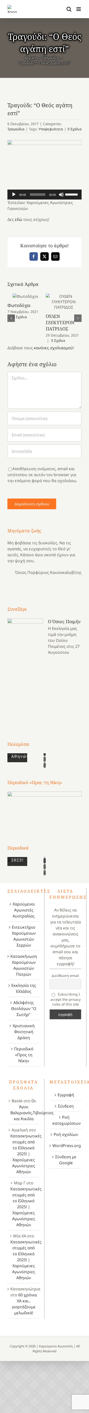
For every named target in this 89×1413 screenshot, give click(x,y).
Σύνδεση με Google (65, 1159)
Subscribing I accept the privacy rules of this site (65, 999)
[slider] (72, 194)
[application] (44, 195)
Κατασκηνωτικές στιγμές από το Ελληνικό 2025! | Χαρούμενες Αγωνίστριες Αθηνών (26, 1153)
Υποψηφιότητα (51, 129)
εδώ (18, 219)
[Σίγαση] (61, 194)
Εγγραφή (66, 1095)
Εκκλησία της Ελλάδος (23, 988)
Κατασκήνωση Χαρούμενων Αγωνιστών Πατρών (23, 965)
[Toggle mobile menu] (79, 9)
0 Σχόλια (74, 129)
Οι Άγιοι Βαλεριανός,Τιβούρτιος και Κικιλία (32, 1109)
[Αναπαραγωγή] (13, 194)
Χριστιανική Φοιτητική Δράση (24, 1031)
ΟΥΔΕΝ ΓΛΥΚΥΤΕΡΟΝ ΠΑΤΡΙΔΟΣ (63, 302)
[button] (11, 318)
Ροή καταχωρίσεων (65, 1120)
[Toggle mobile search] (69, 9)
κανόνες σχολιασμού (53, 348)
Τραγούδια (15, 129)
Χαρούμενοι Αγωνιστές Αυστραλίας (24, 910)
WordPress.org (65, 1145)
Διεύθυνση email (65, 975)
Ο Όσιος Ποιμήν (64, 621)
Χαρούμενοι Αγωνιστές (56, 1346)
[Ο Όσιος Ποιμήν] (25, 670)
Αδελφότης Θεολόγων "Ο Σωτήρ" (23, 1008)
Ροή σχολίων (66, 1134)
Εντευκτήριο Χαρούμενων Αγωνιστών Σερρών (24, 936)
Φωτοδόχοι (25, 296)
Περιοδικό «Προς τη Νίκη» (23, 1054)
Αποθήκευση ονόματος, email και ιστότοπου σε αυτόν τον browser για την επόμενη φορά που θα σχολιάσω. (42, 474)
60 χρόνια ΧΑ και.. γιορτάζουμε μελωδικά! (24, 1303)
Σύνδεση (66, 1106)
